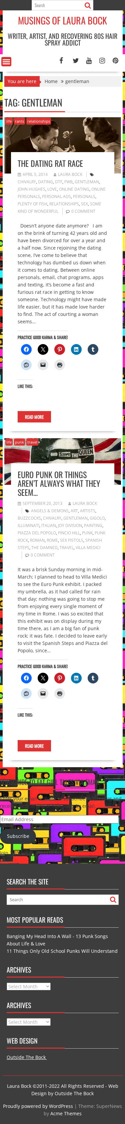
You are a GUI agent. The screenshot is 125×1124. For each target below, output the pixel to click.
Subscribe (18, 836)
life (9, 121)
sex (84, 204)
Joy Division (70, 525)
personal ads (56, 196)
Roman (37, 540)
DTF (58, 182)
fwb (68, 182)
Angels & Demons (50, 511)
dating (45, 182)
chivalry (27, 182)
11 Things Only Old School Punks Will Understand (62, 951)
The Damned (44, 547)
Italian (48, 525)
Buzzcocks (29, 518)
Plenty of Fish (32, 204)
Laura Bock (70, 174)
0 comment (83, 211)
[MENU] (6, 61)
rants (19, 121)
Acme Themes (66, 1113)
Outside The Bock (27, 1057)
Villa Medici (88, 547)
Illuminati (28, 525)
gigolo (97, 518)
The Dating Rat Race (50, 163)
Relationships (64, 204)
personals (84, 196)
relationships (38, 121)
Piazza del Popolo (37, 533)
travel (32, 442)
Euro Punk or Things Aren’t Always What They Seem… (59, 483)
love (52, 189)
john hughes (31, 189)
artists (87, 511)
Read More (34, 416)
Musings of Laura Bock (62, 20)
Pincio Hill (69, 533)
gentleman (87, 182)
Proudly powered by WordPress (38, 1106)
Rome (52, 540)
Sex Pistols (71, 540)
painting (93, 525)
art (74, 511)
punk (19, 442)
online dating (74, 189)
